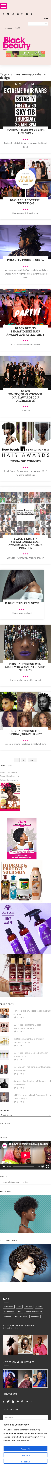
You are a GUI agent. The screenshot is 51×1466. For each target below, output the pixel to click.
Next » (32, 760)
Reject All (25, 1461)
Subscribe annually (9, 780)
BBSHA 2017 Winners (25, 461)
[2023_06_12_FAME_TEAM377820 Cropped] (40, 1345)
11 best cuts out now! (22, 603)
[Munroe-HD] (25, 1281)
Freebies (7, 1317)
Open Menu (3, 6)
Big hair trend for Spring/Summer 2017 (25, 732)
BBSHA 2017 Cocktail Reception (25, 201)
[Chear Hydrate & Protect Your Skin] (21, 902)
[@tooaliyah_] (25, 1378)
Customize (25, 1455)
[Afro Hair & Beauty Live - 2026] (21, 859)
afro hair (29, 1307)
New (19, 1307)
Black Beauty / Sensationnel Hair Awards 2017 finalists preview (25, 543)
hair (19, 1312)
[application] (25, 1155)
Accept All (25, 1449)
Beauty (39, 1307)
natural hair (8, 1307)
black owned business (34, 1312)
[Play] (3, 1166)
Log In (45, 19)
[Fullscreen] (47, 1166)
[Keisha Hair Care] (21, 996)
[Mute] (42, 1166)
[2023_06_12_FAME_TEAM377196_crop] (25, 1344)
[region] (25, 1443)
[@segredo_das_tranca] (40, 1378)
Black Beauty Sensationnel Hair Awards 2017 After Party (26, 331)
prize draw (35, 1317)
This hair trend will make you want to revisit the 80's (25, 667)
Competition (9, 1312)
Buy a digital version (10, 776)
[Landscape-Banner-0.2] (25, 56)
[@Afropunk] (10, 1378)
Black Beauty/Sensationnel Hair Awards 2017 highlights (25, 395)
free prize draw (20, 1317)
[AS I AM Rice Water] (25, 953)
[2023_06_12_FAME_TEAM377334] (10, 1345)
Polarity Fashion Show (25, 260)
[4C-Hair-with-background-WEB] (25, 1232)
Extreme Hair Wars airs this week (25, 131)
